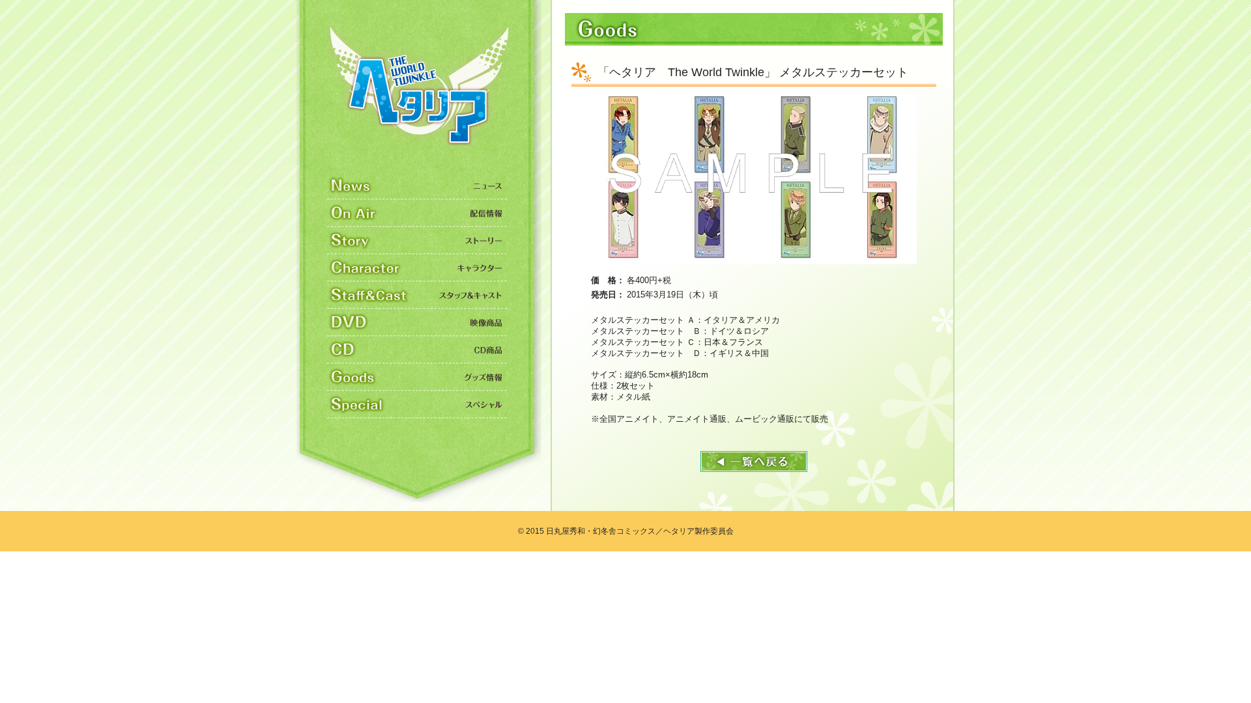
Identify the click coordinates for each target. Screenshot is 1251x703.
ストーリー (417, 241)
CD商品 (417, 350)
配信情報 (417, 213)
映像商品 (417, 323)
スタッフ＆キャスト (417, 295)
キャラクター (417, 268)
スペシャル (417, 405)
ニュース (417, 186)
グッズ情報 (417, 377)
